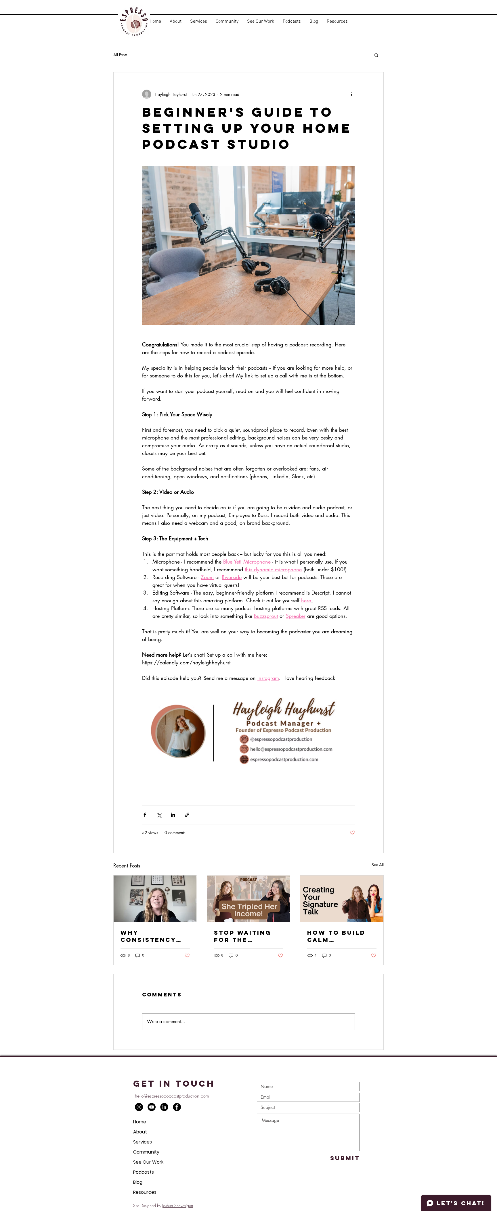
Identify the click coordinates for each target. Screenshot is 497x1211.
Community (146, 1152)
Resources (144, 1192)
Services (142, 1142)
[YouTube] (152, 1107)
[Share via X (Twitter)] (159, 814)
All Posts (120, 54)
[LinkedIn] (164, 1107)
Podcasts (143, 1172)
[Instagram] (139, 1107)
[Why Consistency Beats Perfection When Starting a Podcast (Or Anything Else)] (155, 899)
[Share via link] (187, 814)
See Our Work (148, 1162)
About (140, 1132)
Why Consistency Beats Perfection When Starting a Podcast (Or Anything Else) (154, 936)
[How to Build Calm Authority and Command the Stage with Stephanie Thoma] (341, 899)
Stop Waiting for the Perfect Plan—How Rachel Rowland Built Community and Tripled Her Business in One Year (248, 936)
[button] (291, 22)
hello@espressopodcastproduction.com (172, 1096)
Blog (137, 1182)
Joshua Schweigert (177, 1205)
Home (139, 1122)
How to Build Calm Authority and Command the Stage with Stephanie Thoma (339, 936)
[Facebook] (177, 1107)
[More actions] (351, 94)
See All (378, 864)
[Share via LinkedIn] (173, 814)
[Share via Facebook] (145, 814)
